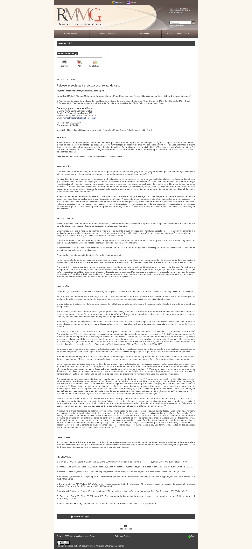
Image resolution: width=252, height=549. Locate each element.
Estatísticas (94, 66)
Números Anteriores (107, 33)
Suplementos (143, 33)
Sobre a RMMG (70, 33)
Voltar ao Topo (81, 516)
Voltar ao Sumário (66, 54)
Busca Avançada (176, 25)
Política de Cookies (122, 536)
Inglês (133, 2)
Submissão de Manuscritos (178, 33)
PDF (79, 66)
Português (120, 2)
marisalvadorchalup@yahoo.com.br (79, 118)
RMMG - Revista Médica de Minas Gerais (79, 17)
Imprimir (64, 66)
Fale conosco (125, 529)
